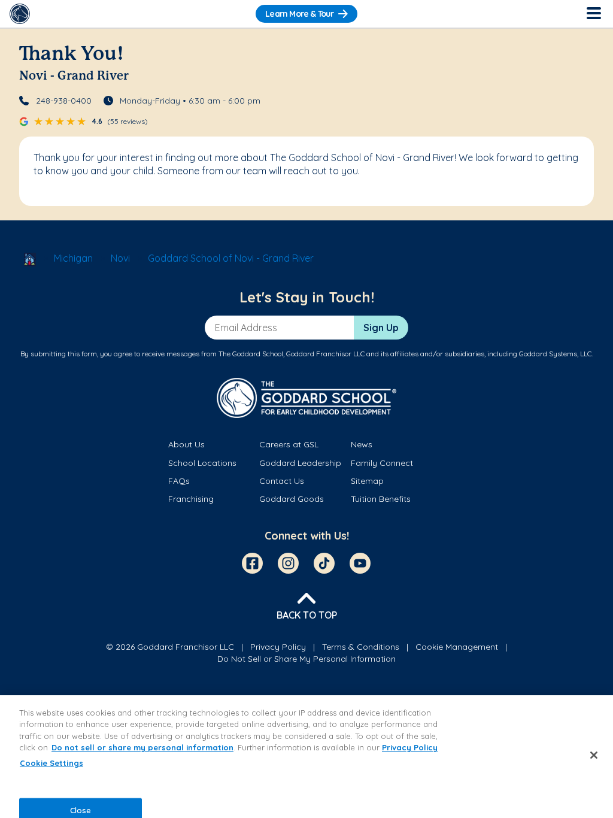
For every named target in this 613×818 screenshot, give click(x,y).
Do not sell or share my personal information (142, 747)
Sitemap (367, 480)
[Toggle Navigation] (593, 13)
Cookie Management (456, 646)
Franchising (191, 498)
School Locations (202, 463)
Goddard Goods (291, 498)
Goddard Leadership (300, 463)
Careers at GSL (288, 444)
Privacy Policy (278, 646)
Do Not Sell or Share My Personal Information (306, 658)
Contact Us (281, 480)
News (361, 444)
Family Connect (382, 463)
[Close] (594, 755)
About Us (186, 444)
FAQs (179, 480)
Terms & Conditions (360, 646)
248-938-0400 (64, 100)
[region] (306, 756)
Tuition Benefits (381, 498)
